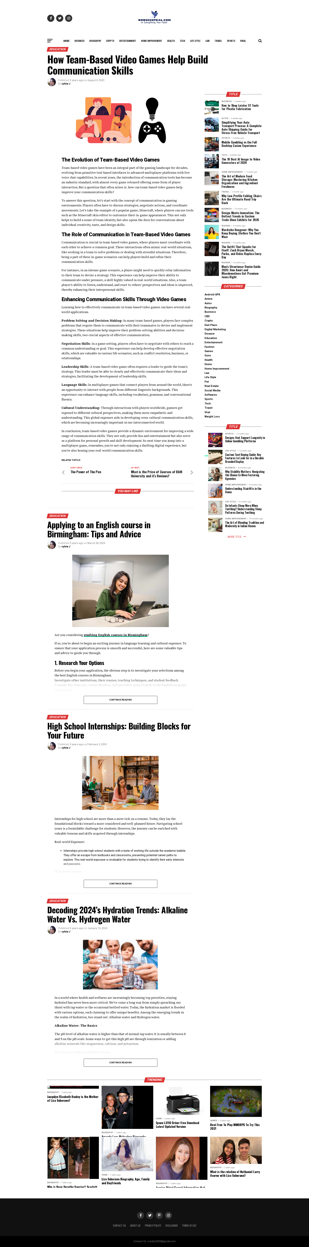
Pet (207, 381)
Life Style (195, 41)
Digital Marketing (215, 329)
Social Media (212, 390)
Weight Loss (212, 416)
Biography (95, 41)
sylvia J (66, 83)
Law (207, 41)
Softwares (211, 394)
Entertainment (127, 41)
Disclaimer (171, 1225)
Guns (208, 355)
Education (211, 338)
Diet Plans (211, 325)
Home (208, 364)
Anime (66, 41)
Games (209, 351)
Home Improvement (151, 41)
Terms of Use (189, 1225)
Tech (182, 41)
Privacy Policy (153, 1225)
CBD (207, 316)
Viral (243, 41)
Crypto (110, 41)
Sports (231, 41)
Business (79, 41)
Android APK (212, 294)
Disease (210, 333)
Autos (208, 303)
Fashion (209, 346)
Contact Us (119, 1225)
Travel (218, 41)
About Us (135, 1225)
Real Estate (212, 386)
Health (171, 41)
